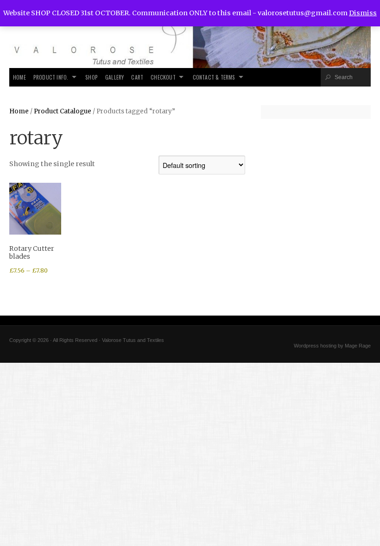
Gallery (114, 77)
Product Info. (51, 77)
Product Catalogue (62, 111)
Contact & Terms (214, 77)
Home (19, 77)
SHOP (91, 77)
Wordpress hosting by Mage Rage (332, 345)
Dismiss (363, 13)
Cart (137, 77)
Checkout (163, 77)
